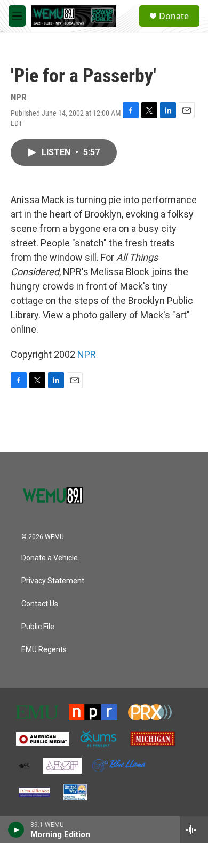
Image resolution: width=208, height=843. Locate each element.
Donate (174, 16)
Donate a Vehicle (49, 558)
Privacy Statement (52, 581)
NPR (86, 354)
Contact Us (39, 604)
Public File (37, 627)
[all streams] (194, 829)
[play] (16, 829)
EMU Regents (44, 650)
